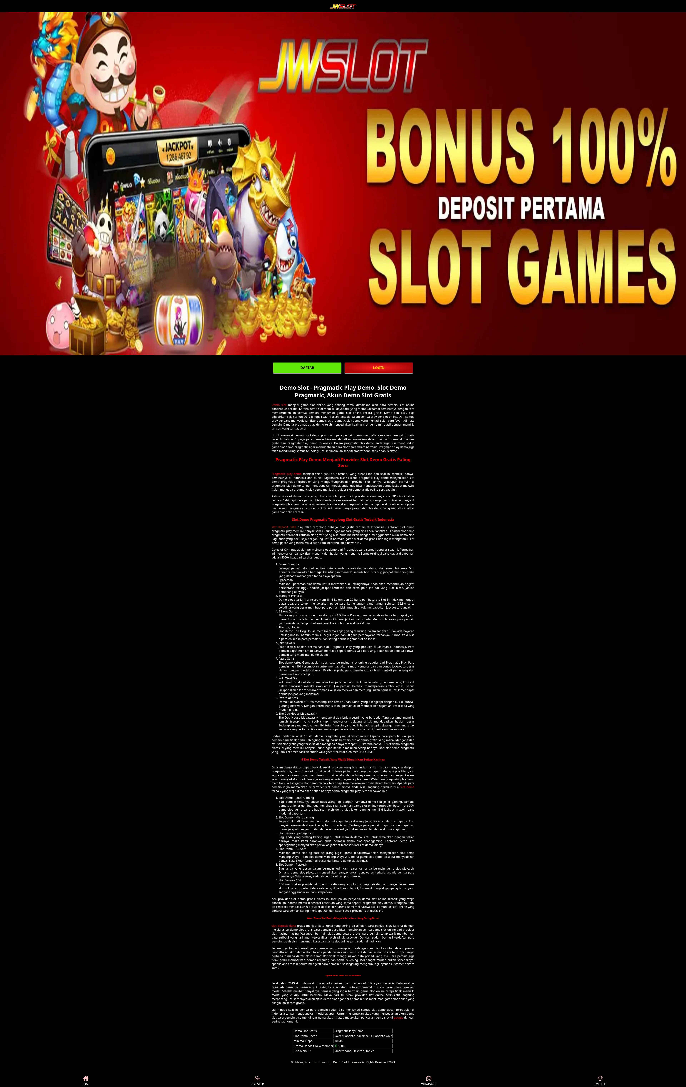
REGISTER (257, 1084)
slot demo (407, 787)
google (398, 1017)
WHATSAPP (428, 1084)
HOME (85, 1084)
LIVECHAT (600, 1084)
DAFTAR (307, 367)
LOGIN (379, 367)
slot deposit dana (284, 926)
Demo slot (279, 405)
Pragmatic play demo (287, 474)
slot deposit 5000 (284, 527)
